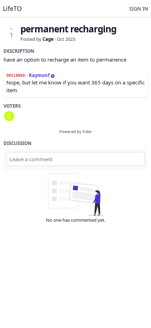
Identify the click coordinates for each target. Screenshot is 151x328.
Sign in (138, 8)
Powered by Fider (75, 131)
